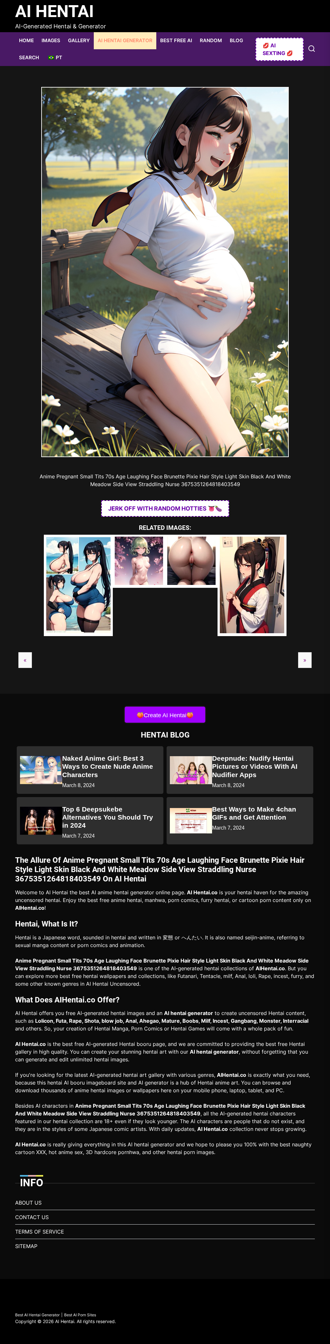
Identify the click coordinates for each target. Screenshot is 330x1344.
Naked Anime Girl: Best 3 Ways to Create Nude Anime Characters (107, 766)
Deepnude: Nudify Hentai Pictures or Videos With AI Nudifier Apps (254, 766)
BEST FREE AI (176, 40)
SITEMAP (26, 1246)
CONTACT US (32, 1217)
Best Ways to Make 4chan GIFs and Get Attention (254, 813)
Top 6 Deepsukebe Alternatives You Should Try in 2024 (107, 817)
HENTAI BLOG (165, 734)
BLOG (236, 40)
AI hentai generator (188, 1013)
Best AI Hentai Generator (37, 1314)
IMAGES (51, 40)
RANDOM (211, 40)
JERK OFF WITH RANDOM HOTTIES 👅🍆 (165, 508)
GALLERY (79, 40)
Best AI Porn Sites (80, 1314)
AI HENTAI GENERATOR (125, 40)
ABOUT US (28, 1202)
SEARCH (29, 57)
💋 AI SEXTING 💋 (278, 49)
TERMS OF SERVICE (39, 1231)
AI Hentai (54, 11)
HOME (26, 40)
